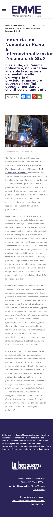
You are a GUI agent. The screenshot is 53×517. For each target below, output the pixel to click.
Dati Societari (39, 489)
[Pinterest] (34, 96)
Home (7, 25)
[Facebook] (23, 96)
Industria (28, 25)
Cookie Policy (39, 478)
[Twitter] (28, 96)
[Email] (39, 96)
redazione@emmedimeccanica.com (28, 500)
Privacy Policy (24, 478)
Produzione (17, 25)
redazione (40, 497)
